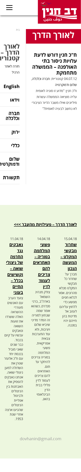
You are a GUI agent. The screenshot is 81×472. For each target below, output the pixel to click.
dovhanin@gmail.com (40, 438)
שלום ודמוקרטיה (66, 84)
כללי (15, 145)
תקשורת (11, 177)
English (12, 86)
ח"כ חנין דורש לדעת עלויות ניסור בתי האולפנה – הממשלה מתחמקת (54, 63)
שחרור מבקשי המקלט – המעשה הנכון (68, 256)
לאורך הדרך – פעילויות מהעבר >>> (45, 224)
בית (18, 30)
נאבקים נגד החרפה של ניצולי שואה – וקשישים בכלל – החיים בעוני (14, 268)
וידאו (15, 100)
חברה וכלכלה (41, 78)
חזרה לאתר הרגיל (12, 69)
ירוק (15, 132)
